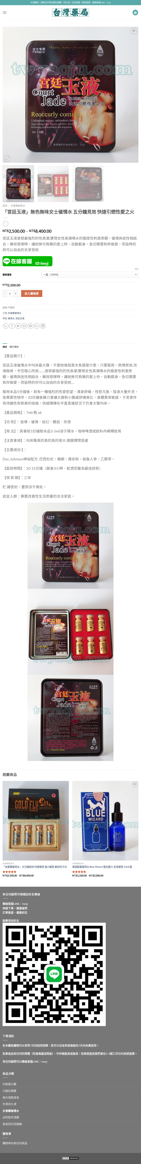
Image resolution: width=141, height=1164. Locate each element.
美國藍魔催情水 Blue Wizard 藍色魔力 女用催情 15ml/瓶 (102, 866)
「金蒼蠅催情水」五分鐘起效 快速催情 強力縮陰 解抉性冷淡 (35, 866)
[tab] (5, 346)
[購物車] (135, 12)
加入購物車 (32, 293)
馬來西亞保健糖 (12, 1124)
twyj (25, 903)
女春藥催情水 (18, 205)
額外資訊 (14, 346)
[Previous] (10, 94)
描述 (5, 346)
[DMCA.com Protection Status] (70, 1158)
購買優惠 (7, 274)
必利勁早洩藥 (11, 1117)
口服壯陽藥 (9, 1090)
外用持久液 (9, 1104)
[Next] (131, 94)
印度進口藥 (9, 1084)
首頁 (5, 205)
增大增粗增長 (11, 1097)
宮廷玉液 (19, 318)
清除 (136, 269)
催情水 (11, 318)
